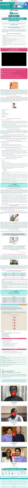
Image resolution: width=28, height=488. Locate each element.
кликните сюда (12, 291)
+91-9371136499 (14, 0)
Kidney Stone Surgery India (18, 480)
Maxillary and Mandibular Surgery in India (13, 484)
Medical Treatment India (11, 483)
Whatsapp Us (15, 184)
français (14, 20)
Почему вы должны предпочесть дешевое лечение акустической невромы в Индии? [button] (11, 307)
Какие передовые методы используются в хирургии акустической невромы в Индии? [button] (11, 308)
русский (17, 20)
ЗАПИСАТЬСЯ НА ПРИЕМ (22, 304)
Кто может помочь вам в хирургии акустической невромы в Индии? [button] (9, 306)
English (10, 20)
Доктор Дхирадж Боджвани (9, 370)
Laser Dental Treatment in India (4, 483)
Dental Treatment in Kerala (24, 483)
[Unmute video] (14, 59)
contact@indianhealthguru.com (14, 1)
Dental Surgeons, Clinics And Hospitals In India (13, 481)
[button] (14, 424)
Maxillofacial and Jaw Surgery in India (22, 484)
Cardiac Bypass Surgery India (22, 481)
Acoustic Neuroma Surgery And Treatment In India (8, 480)
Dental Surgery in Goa (14, 485)
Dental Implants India (4, 481)
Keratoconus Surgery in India (4, 484)
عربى (12, 20)
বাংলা (18, 20)
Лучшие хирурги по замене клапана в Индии (8, 340)
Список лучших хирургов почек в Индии (7, 341)
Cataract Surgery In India (17, 483)
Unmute (1, 0)
